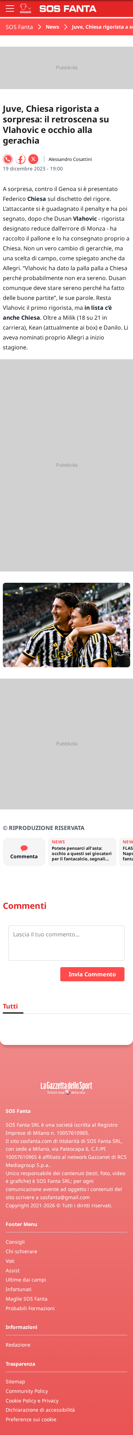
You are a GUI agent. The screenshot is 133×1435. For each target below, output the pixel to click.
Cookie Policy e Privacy (32, 1400)
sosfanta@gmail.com (65, 1197)
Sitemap (15, 1381)
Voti (10, 1260)
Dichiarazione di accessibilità (40, 1409)
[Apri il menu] (10, 8)
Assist (13, 1270)
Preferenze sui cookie (31, 1419)
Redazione (18, 1344)
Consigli (15, 1241)
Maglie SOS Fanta (27, 1298)
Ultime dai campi (26, 1279)
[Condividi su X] (33, 159)
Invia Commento (92, 974)
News (52, 26)
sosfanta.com (36, 1141)
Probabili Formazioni (30, 1308)
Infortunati (19, 1289)
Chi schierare (21, 1251)
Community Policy (27, 1391)
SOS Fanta (19, 27)
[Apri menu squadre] (25, 8)
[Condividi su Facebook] (21, 159)
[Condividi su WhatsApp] (8, 159)
